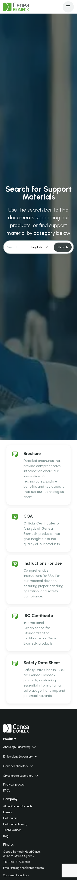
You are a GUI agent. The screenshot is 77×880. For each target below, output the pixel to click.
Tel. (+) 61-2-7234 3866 (16, 861)
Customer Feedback (16, 875)
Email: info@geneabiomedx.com (23, 867)
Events (7, 812)
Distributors (10, 818)
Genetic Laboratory (15, 766)
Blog (6, 836)
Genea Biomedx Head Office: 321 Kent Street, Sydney (21, 854)
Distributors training (15, 824)
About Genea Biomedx (17, 806)
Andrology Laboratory (17, 746)
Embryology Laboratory (18, 756)
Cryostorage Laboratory (18, 775)
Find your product (14, 784)
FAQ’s (6, 790)
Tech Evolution (12, 830)
